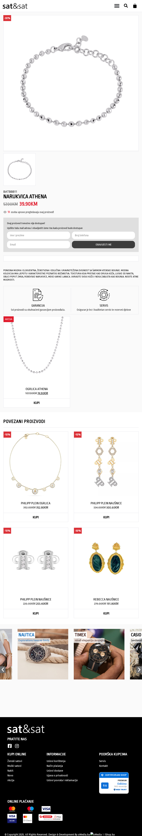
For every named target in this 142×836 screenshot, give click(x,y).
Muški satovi (14, 766)
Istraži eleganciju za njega (89, 640)
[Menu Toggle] (117, 6)
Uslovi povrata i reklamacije (62, 780)
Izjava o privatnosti (57, 775)
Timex (80, 634)
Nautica (26, 634)
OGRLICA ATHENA (37, 389)
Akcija (10, 780)
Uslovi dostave (55, 770)
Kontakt (103, 766)
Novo (10, 775)
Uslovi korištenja (56, 761)
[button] (126, 6)
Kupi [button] (37, 403)
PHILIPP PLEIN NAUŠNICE (106, 503)
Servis (102, 761)
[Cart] (134, 5)
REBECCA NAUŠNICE (106, 599)
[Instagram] (17, 746)
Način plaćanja (55, 766)
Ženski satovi (14, 761)
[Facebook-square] (9, 746)
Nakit (10, 770)
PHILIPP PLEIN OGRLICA (35, 503)
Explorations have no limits (33, 640)
